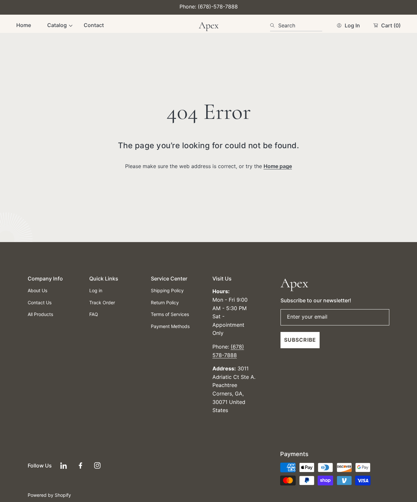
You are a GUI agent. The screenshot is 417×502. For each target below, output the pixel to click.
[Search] (274, 25)
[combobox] (296, 25)
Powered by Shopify (49, 495)
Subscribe (300, 340)
